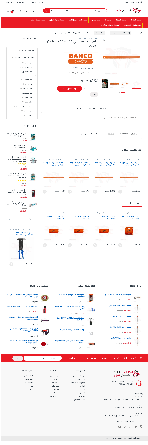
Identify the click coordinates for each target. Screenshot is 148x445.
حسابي (29, 2)
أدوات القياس (96, 19)
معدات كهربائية (121, 19)
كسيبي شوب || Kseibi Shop (132, 438)
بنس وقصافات (30, 229)
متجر (7, 2)
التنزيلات (82, 389)
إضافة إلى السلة (68, 88)
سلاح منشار (99, 32)
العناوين (82, 392)
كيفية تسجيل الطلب (52, 375)
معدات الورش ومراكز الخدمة (77, 19)
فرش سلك (26, 115)
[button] (104, 40)
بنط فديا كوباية (26, 88)
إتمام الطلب (55, 386)
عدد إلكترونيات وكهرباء (19, 229)
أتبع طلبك (18, 2)
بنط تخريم (26, 79)
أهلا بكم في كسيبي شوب (133, 2)
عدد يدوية (108, 19)
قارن (31, 386)
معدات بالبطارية (136, 19)
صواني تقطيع (25, 110)
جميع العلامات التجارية (77, 382)
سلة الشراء (55, 382)
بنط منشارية (26, 97)
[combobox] (90, 10)
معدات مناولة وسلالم (38, 19)
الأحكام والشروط (79, 379)
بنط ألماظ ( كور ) (27, 71)
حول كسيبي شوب (79, 375)
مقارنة (74, 67)
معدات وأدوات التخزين (56, 19)
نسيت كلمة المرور (79, 399)
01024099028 (125, 384)
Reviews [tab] (80, 109)
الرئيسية (139, 32)
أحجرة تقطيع (26, 67)
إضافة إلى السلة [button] (120, 192)
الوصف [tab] (103, 109)
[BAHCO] (81, 58)
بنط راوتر (27, 84)
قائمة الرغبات (54, 392)
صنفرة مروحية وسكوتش (22, 106)
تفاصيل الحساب (80, 396)
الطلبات (82, 386)
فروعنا (39, 2)
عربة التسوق (29, 379)
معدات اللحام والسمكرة (133, 25)
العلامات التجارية (28, 375)
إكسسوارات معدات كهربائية (112, 25)
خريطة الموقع (54, 396)
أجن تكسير (27, 62)
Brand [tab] (92, 109)
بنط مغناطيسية (25, 93)
